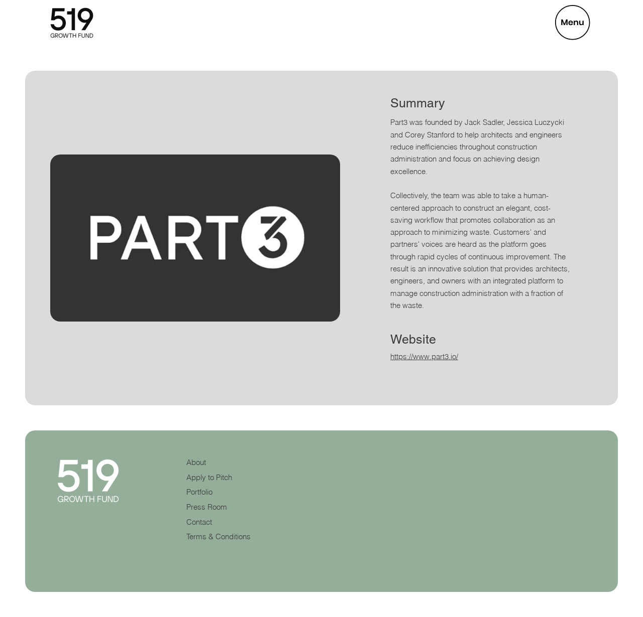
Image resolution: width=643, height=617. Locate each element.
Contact (199, 522)
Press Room (206, 507)
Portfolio (199, 492)
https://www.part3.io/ (424, 356)
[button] (572, 22)
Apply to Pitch (209, 477)
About (196, 462)
